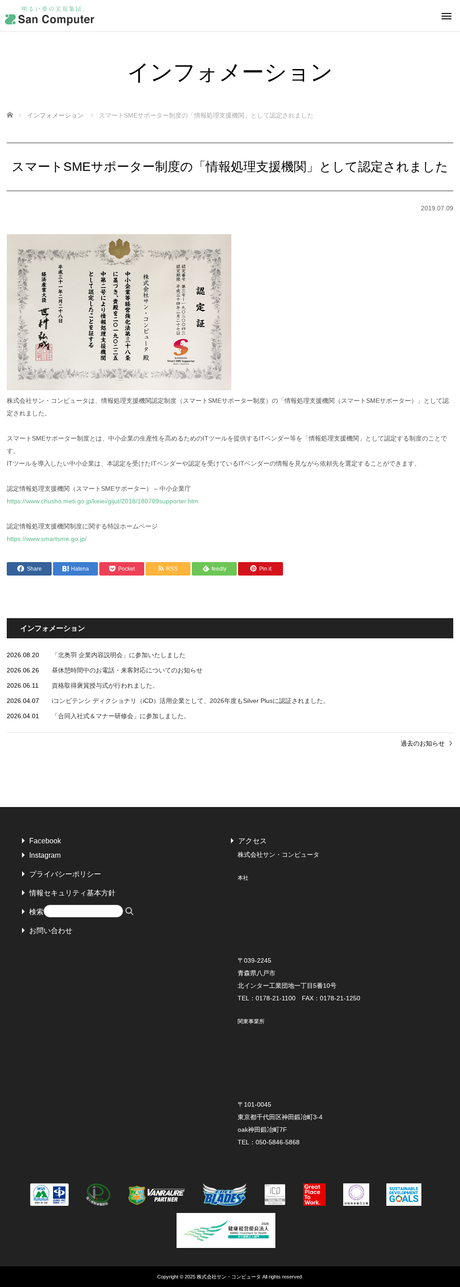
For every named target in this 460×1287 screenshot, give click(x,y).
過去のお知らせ (423, 743)
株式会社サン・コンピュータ (229, 1276)
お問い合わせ (50, 930)
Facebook (45, 841)
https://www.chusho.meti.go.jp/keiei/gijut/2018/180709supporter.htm (103, 501)
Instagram (45, 855)
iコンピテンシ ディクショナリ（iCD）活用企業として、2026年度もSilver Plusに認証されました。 (190, 700)
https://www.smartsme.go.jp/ (47, 538)
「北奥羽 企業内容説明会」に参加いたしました (119, 655)
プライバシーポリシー (65, 874)
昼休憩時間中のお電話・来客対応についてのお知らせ (127, 670)
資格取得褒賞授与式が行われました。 (105, 685)
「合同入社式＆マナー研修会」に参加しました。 (121, 716)
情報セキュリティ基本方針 (72, 893)
